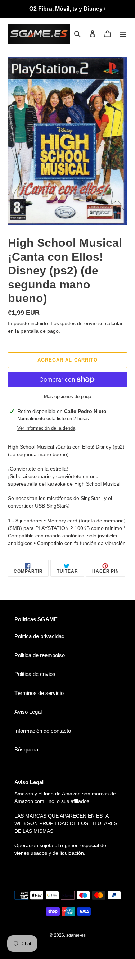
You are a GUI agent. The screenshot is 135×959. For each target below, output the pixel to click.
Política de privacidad (39, 636)
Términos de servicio (39, 693)
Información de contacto (42, 731)
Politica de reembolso (39, 655)
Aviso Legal (28, 712)
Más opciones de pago (67, 396)
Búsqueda (26, 749)
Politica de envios (34, 674)
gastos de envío (78, 323)
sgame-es (76, 935)
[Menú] (122, 33)
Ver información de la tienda (46, 428)
